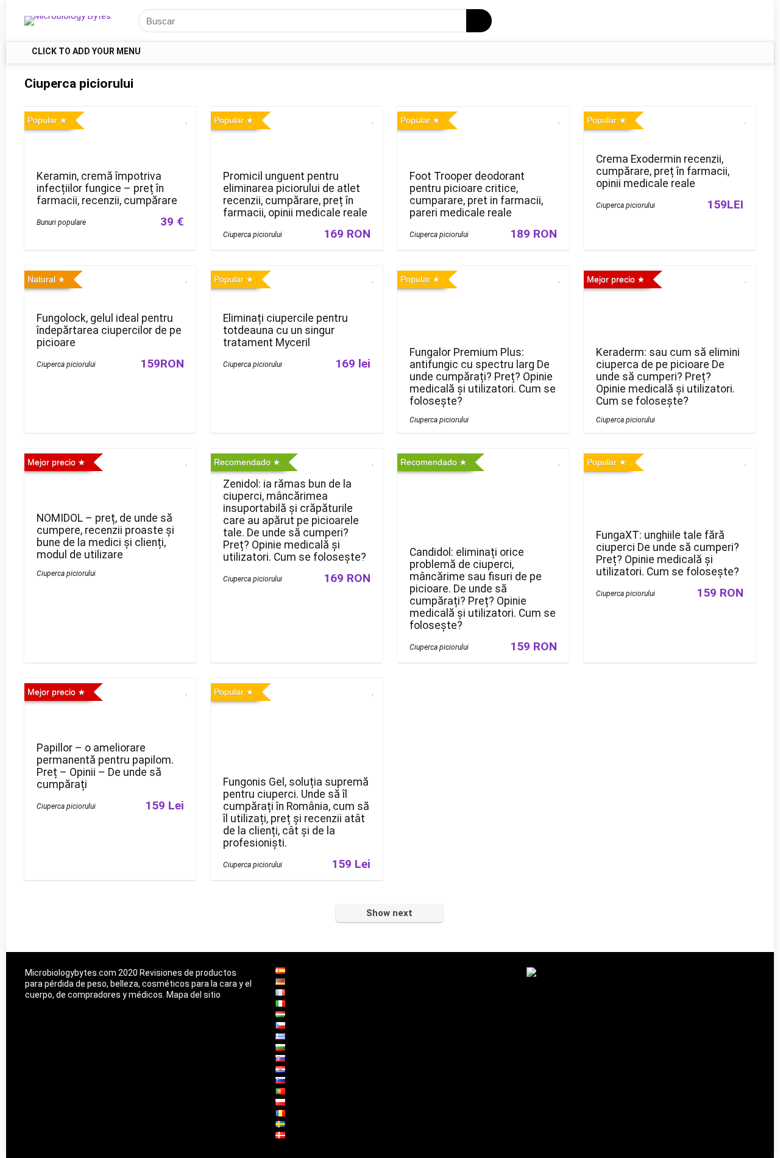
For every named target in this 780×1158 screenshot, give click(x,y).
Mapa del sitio (193, 995)
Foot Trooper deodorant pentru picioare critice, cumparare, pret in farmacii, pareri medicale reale (476, 194)
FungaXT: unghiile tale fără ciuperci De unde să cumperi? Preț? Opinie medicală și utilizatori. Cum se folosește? (667, 553)
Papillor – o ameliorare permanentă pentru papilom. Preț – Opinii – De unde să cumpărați (105, 766)
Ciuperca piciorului (252, 234)
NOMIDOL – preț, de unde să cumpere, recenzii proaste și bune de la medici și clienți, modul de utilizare (105, 536)
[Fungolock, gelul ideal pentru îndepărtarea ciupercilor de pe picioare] (110, 274)
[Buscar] (479, 20)
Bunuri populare (61, 222)
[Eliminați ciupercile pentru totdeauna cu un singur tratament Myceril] (297, 274)
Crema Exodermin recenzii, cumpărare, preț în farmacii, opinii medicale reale (662, 171)
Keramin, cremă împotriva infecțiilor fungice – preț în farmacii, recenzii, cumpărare (107, 188)
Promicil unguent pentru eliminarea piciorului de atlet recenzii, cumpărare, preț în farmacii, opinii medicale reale (295, 194)
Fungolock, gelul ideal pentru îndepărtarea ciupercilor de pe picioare (109, 330)
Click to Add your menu (86, 51)
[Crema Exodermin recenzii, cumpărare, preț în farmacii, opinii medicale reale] (670, 115)
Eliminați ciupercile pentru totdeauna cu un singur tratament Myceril (285, 330)
